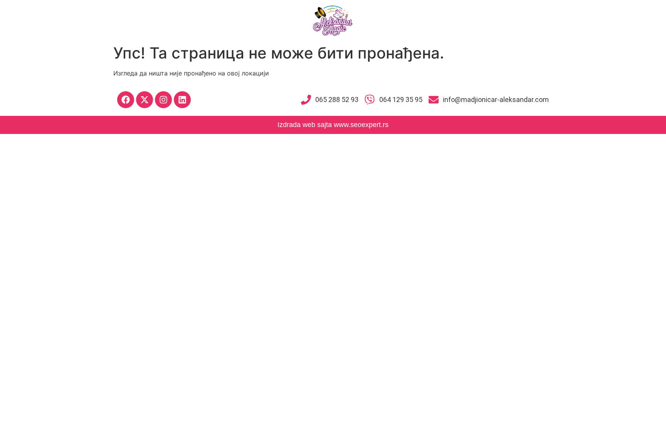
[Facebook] (125, 99)
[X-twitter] (144, 99)
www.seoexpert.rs (361, 125)
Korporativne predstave (405, 20)
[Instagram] (163, 99)
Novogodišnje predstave (260, 20)
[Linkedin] (182, 99)
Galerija (535, 20)
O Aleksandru (134, 20)
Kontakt (572, 20)
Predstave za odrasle (482, 20)
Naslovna (89, 20)
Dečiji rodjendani (189, 20)
